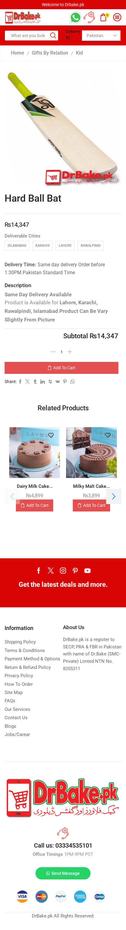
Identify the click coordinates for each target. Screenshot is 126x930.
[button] (113, 496)
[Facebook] (39, 570)
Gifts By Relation (50, 53)
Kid (79, 53)
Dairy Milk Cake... (35, 486)
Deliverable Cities (22, 236)
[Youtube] (87, 570)
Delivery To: (71, 34)
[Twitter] (51, 570)
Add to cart (64, 367)
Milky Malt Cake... (91, 486)
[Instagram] (63, 570)
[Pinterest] (75, 570)
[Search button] (53, 35)
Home (17, 53)
